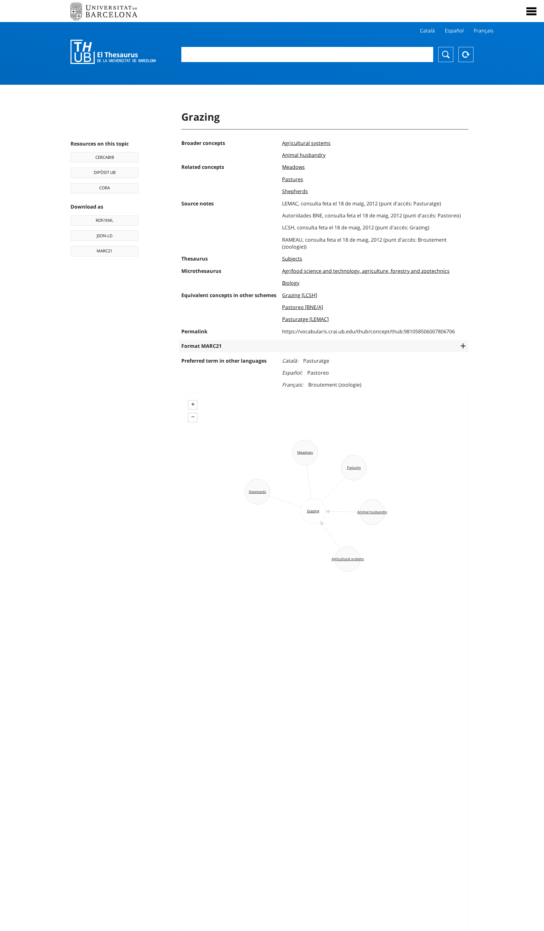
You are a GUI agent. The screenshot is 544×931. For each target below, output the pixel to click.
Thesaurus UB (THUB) (113, 52)
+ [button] (193, 404)
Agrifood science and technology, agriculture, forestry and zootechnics (366, 270)
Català (427, 30)
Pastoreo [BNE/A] (302, 307)
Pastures (292, 179)
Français (484, 30)
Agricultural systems (306, 143)
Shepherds (295, 191)
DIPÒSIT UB (105, 172)
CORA (104, 188)
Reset (465, 54)
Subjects (292, 258)
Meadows (293, 167)
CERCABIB (104, 157)
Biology (290, 282)
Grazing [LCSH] (299, 295)
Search (445, 54)
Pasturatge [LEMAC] (305, 319)
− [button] (193, 417)
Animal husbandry (304, 155)
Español (454, 30)
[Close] (531, 11)
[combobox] (307, 54)
